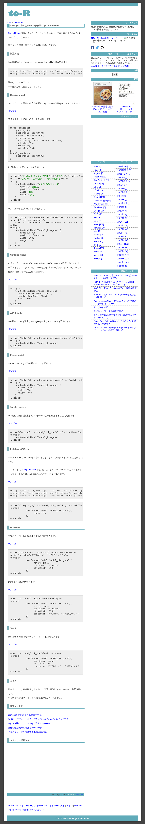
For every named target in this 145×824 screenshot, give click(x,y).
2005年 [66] (122, 266)
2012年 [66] (122, 240)
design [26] (99, 248)
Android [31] (99, 197)
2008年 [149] (123, 255)
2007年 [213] (123, 258)
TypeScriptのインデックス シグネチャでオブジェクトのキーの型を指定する (115, 328)
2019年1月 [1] (123, 192)
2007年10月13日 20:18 (59, 795)
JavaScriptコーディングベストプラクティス (126, 109)
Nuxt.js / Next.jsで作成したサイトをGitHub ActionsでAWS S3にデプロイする (114, 283)
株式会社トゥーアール (111, 38)
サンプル (12, 111)
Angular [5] (99, 173)
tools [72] (98, 245)
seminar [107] (100, 228)
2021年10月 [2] (124, 170)
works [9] (98, 251)
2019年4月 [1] (123, 188)
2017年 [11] (122, 222)
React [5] (98, 170)
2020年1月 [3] (123, 181)
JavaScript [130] (101, 180)
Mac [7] (97, 231)
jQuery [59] (99, 183)
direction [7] (99, 241)
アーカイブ (126, 162)
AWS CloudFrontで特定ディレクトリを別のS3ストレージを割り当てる (115, 276)
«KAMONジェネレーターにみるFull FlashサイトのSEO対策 (36, 805)
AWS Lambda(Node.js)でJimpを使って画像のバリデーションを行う (115, 302)
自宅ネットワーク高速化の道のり (109, 311)
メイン (69, 805)
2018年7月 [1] (123, 199)
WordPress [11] (101, 204)
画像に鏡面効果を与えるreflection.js (25, 727)
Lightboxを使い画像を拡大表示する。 (25, 715)
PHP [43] (98, 214)
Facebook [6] (100, 207)
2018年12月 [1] (124, 196)
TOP (9, 22)
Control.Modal (14, 33)
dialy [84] (98, 258)
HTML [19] (98, 190)
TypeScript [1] (100, 176)
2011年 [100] (123, 244)
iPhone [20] (99, 193)
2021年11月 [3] (124, 166)
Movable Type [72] (102, 200)
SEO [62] (98, 217)
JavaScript (18, 22)
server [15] (99, 234)
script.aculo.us (29, 469)
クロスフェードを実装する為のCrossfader (28, 732)
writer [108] (99, 224)
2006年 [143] (123, 262)
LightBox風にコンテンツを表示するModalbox (29, 723)
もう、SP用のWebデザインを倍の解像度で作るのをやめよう (115, 316)
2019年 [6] (122, 214)
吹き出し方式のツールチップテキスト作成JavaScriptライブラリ (38, 719)
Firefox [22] (99, 238)
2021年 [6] (122, 207)
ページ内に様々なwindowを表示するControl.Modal (34, 25)
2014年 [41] (122, 233)
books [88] (98, 255)
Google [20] (99, 211)
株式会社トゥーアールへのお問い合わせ (110, 66)
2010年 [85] (122, 247)
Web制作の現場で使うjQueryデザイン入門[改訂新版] (102, 109)
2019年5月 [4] (123, 185)
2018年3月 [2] (123, 203)
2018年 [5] (122, 218)
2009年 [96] (122, 251)
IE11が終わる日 (101, 307)
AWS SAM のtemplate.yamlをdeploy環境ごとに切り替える (115, 295)
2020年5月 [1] (123, 177)
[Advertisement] (32, 767)
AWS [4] (97, 166)
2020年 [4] (122, 211)
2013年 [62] (122, 236)
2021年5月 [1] (123, 174)
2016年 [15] (122, 225)
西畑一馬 (95, 38)
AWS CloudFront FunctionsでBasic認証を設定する (115, 289)
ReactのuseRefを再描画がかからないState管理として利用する (115, 322)
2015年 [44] (122, 229)
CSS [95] (98, 187)
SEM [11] (98, 221)
